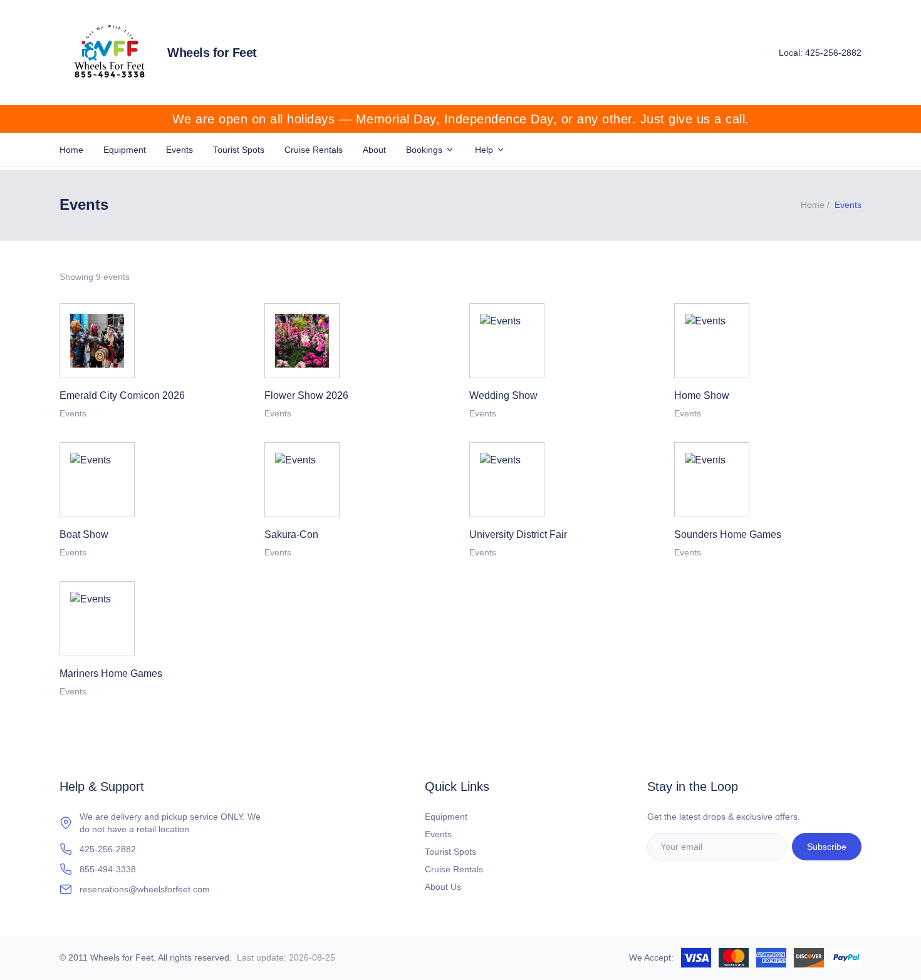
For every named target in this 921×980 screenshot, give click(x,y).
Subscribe (826, 847)
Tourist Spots (238, 150)
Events (179, 150)
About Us (443, 887)
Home (71, 150)
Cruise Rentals (313, 150)
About (374, 150)
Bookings (424, 150)
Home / (815, 205)
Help (484, 150)
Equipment (124, 150)
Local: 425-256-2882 (820, 53)
